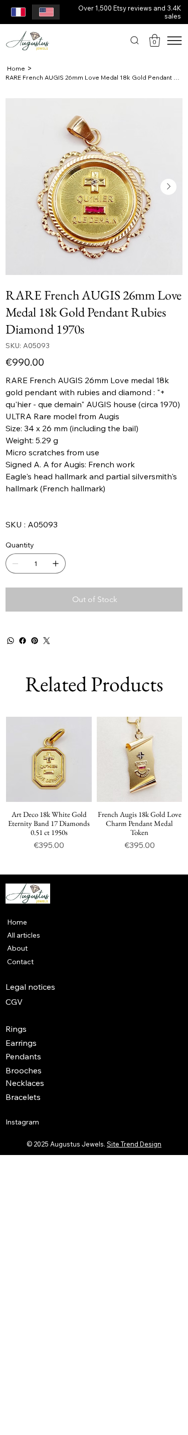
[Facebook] (23, 641)
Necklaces (25, 1083)
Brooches (24, 1070)
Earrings (21, 1043)
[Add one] (56, 563)
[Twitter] (47, 641)
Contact (20, 961)
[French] (18, 12)
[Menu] (174, 41)
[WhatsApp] (11, 641)
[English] (46, 12)
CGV (14, 1002)
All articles (23, 935)
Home (17, 922)
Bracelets (23, 1097)
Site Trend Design (134, 1144)
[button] (154, 40)
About (17, 948)
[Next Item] (168, 187)
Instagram (22, 1121)
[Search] (134, 40)
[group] (94, 788)
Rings (16, 1029)
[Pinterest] (35, 641)
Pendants (23, 1056)
